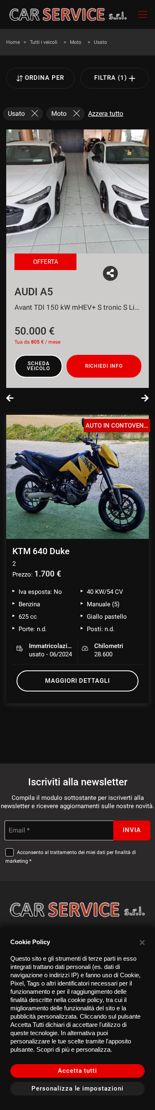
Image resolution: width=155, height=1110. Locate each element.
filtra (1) (111, 77)
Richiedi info (103, 366)
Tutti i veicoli (43, 42)
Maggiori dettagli (77, 680)
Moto (75, 42)
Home (13, 42)
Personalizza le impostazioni (77, 1088)
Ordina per (44, 77)
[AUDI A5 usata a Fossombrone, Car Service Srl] (77, 191)
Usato (100, 42)
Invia (132, 830)
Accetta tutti (77, 1070)
